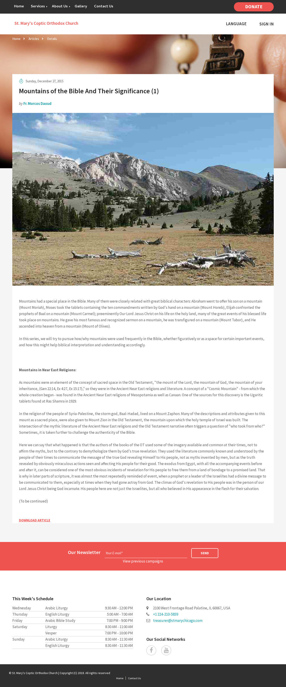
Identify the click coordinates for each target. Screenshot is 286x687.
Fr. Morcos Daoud (37, 103)
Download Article (34, 520)
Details (52, 39)
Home (19, 7)
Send (205, 553)
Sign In (266, 24)
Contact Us (103, 7)
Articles (34, 39)
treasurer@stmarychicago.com (177, 620)
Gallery (81, 7)
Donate (254, 7)
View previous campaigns (143, 561)
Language (236, 23)
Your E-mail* (114, 553)
